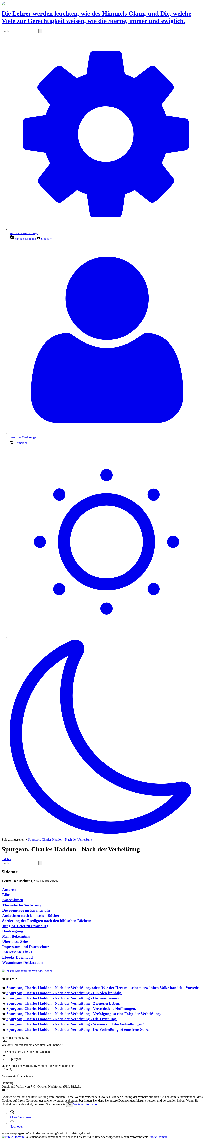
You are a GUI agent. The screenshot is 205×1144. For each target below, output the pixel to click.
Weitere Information (85, 1104)
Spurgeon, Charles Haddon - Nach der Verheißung (60, 839)
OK (70, 1104)
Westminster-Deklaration (22, 962)
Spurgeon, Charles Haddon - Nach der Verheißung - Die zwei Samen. (63, 998)
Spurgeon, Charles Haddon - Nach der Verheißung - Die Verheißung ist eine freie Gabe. (77, 1029)
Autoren (9, 889)
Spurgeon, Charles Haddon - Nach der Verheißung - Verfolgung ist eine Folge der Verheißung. (83, 1014)
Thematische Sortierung (21, 905)
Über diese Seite (15, 941)
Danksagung (12, 931)
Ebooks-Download (17, 957)
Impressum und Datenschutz (25, 947)
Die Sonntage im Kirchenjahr (26, 910)
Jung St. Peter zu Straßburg (25, 926)
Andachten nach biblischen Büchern (32, 915)
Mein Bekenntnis (16, 936)
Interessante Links (17, 952)
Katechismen (12, 900)
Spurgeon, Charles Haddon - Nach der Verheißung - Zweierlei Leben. (63, 1003)
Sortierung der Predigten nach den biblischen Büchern (46, 921)
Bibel (6, 895)
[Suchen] (40, 31)
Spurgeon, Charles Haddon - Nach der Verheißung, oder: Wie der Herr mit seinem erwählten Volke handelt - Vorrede (102, 988)
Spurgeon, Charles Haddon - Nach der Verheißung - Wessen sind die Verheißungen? (75, 1024)
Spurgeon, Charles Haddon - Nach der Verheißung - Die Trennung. (61, 1019)
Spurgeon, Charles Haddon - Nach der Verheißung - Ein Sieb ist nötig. (64, 993)
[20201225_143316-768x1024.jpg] (27, 971)
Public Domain (158, 1137)
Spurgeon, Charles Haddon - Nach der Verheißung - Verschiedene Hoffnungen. (71, 1008)
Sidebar (6, 859)
